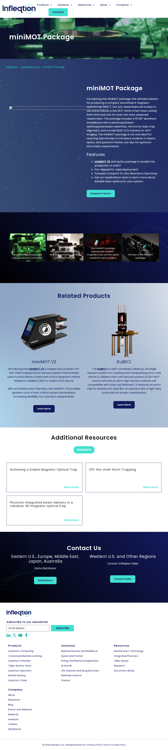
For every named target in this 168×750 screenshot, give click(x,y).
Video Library (121, 660)
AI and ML (66, 665)
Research (84, 450)
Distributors (45, 580)
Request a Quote (101, 193)
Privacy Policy (94, 744)
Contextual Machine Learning (25, 656)
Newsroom (14, 699)
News (103, 5)
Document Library (124, 670)
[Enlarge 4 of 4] (154, 240)
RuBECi (101, 369)
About (11, 695)
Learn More (44, 408)
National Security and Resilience (79, 651)
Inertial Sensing (16, 675)
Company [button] (122, 5)
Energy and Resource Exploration (79, 660)
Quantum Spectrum (20, 670)
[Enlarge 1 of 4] (41, 240)
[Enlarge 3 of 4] (116, 240)
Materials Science (71, 675)
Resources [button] (84, 5)
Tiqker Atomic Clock (19, 665)
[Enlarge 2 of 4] (79, 240)
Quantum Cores (17, 680)
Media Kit (13, 714)
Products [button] (43, 5)
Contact (58, 12)
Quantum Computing (20, 651)
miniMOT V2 (102, 162)
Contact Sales (122, 579)
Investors (13, 719)
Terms (106, 744)
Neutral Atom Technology (129, 651)
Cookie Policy (119, 744)
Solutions (63, 5)
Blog (10, 704)
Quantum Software (19, 660)
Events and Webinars (20, 709)
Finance (65, 680)
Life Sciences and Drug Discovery (80, 670)
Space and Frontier (72, 656)
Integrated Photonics (126, 656)
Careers (12, 724)
